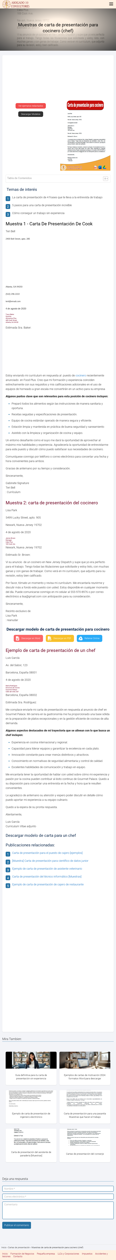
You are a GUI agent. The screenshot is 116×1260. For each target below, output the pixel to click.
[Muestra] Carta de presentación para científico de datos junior (50, 860)
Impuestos (87, 1253)
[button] (31, 106)
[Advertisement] (58, 79)
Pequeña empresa (46, 1253)
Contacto (17, 1256)
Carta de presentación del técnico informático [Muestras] (46, 876)
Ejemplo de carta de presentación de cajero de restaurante (48, 884)
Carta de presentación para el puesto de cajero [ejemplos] (47, 853)
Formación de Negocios (22, 1253)
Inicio (5, 1253)
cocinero (81, 375)
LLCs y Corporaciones (68, 1253)
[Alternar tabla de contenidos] (104, 178)
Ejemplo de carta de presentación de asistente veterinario (47, 868)
